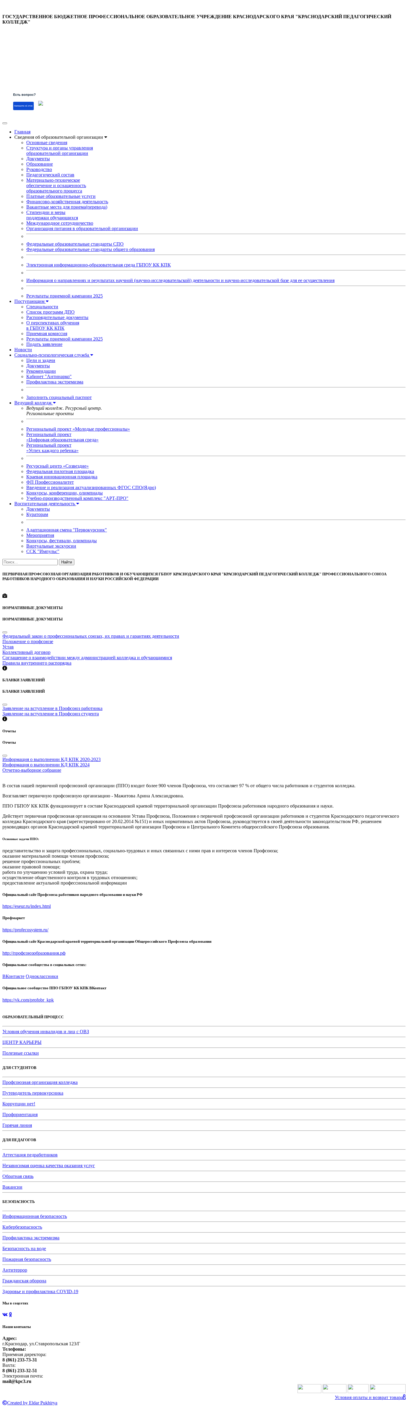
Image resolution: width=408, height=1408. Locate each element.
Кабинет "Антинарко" (49, 376)
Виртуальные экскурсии (51, 546)
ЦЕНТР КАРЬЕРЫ (22, 1042)
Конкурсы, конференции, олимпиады (64, 492)
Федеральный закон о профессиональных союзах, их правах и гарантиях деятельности (90, 636)
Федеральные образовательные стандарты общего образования (90, 249)
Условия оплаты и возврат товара (369, 1397)
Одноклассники (42, 976)
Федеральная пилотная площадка (60, 471)
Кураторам (37, 514)
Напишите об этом (23, 106)
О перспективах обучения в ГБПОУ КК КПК (52, 325)
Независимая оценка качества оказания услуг (48, 1165)
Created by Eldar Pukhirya (32, 1402)
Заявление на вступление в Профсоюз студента (50, 713)
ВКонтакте (13, 976)
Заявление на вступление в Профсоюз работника (52, 708)
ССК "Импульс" (42, 551)
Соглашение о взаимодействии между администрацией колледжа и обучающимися (87, 657)
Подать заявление (44, 344)
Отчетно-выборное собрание (31, 770)
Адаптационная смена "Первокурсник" (66, 529)
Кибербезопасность (22, 1227)
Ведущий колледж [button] (33, 402)
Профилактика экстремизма (54, 381)
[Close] (4, 632)
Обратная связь (17, 1176)
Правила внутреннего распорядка (36, 663)
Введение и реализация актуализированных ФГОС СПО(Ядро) (91, 487)
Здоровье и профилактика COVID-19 (40, 1291)
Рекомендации (41, 371)
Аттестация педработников (30, 1154)
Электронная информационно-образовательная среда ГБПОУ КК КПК (98, 264)
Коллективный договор (26, 652)
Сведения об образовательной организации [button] (59, 137)
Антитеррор (14, 1270)
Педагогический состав (50, 174)
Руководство (39, 169)
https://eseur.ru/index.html (26, 906)
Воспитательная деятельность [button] (45, 503)
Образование (39, 164)
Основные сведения (46, 142)
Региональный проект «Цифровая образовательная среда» (62, 437)
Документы (38, 158)
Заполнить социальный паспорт (59, 397)
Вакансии (12, 1187)
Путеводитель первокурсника (32, 1093)
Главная (22, 131)
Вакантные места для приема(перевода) (66, 206)
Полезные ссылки (20, 1053)
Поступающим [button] (30, 301)
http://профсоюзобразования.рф (33, 953)
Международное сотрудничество (59, 223)
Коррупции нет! (18, 1103)
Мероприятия (40, 535)
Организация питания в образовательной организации (82, 228)
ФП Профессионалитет (50, 482)
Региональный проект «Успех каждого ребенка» (52, 448)
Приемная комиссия (46, 333)
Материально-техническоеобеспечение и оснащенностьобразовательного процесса (56, 185)
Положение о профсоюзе (27, 641)
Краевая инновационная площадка (61, 476)
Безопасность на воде (24, 1248)
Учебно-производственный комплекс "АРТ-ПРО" (77, 498)
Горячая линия (17, 1125)
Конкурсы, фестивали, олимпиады (61, 540)
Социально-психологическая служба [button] (52, 355)
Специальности (42, 306)
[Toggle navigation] (4, 123)
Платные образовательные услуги (61, 196)
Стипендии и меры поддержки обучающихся (52, 215)
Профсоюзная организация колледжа (40, 1082)
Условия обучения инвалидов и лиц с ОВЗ (45, 1031)
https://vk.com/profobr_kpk (28, 999)
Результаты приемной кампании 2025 (64, 295)
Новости (23, 349)
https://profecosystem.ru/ (25, 929)
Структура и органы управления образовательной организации (59, 150)
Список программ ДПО (50, 312)
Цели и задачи (40, 360)
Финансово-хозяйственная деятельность (67, 201)
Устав (8, 646)
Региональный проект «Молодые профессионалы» (78, 429)
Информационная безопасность (34, 1216)
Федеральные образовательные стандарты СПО (75, 244)
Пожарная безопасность (26, 1259)
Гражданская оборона (24, 1280)
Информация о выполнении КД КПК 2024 (46, 764)
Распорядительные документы (57, 317)
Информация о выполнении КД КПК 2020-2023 (51, 759)
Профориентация (20, 1114)
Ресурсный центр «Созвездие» (57, 466)
